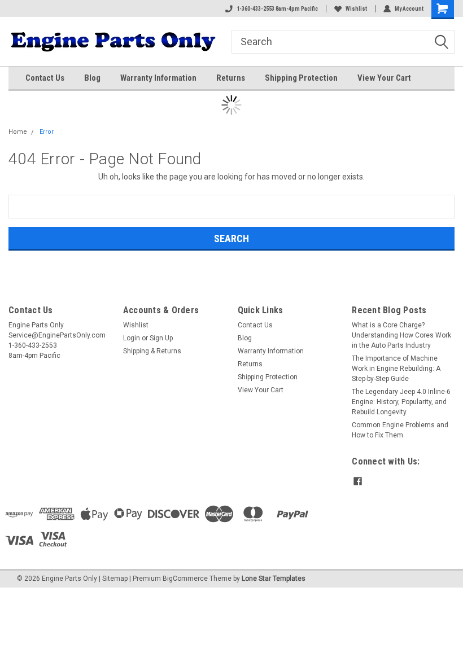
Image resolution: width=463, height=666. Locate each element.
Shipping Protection (301, 78)
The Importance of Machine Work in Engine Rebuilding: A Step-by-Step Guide (396, 368)
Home (17, 131)
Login (131, 338)
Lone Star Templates (273, 578)
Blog (92, 78)
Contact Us (44, 78)
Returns (230, 78)
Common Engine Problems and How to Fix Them (400, 430)
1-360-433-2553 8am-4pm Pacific (277, 9)
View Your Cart (384, 78)
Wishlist (356, 9)
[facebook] (357, 481)
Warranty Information (158, 78)
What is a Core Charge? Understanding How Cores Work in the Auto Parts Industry (401, 335)
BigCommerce (185, 578)
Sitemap (115, 578)
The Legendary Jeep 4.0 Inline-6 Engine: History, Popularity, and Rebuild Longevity (401, 402)
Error (47, 131)
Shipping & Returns (152, 351)
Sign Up (161, 338)
